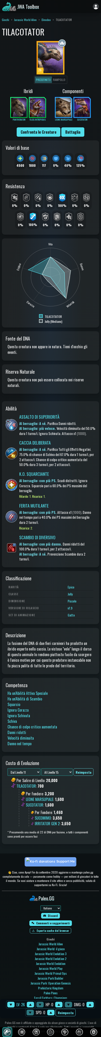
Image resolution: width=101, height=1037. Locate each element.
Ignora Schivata (19, 715)
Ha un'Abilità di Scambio (25, 699)
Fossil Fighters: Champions (50, 997)
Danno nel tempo (19, 743)
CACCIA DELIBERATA (35, 443)
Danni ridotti (17, 732)
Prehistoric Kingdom (50, 987)
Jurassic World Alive (25, 20)
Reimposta (66, 1012)
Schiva (12, 721)
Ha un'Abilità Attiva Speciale (28, 693)
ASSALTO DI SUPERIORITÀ (39, 417)
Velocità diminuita (21, 738)
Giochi (5, 20)
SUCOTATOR (34, 805)
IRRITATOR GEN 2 (47, 823)
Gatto (71, 614)
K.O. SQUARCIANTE (34, 474)
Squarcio (14, 704)
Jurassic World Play (50, 968)
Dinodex (46, 20)
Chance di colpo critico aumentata (32, 727)
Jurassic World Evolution (50, 963)
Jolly (70, 594)
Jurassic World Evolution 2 (50, 958)
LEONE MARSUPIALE (39, 799)
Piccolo (72, 601)
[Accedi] (96, 6)
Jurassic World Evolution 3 (50, 953)
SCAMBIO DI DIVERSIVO (37, 537)
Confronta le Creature (38, 132)
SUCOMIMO (43, 818)
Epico (71, 587)
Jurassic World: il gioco (51, 948)
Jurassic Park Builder (50, 978)
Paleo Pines (51, 992)
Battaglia (72, 132)
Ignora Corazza (18, 710)
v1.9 (70, 607)
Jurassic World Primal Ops (51, 973)
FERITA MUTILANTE (34, 506)
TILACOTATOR (26, 786)
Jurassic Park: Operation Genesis (51, 983)
